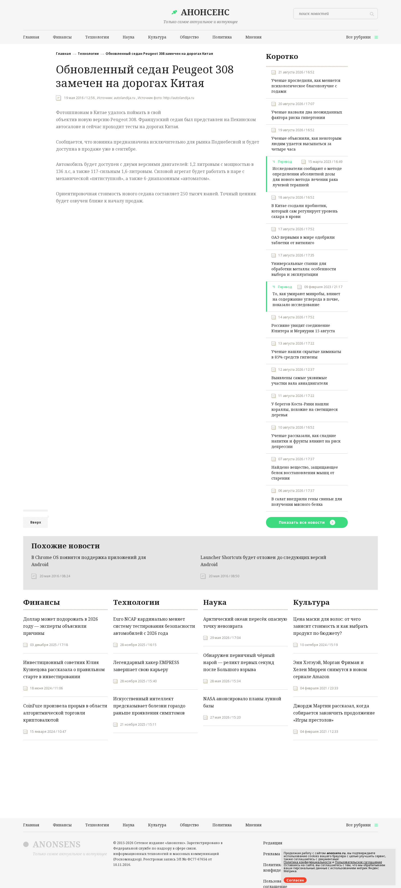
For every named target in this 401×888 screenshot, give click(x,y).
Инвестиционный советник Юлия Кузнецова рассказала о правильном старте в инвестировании (64, 669)
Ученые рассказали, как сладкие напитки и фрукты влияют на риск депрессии (305, 441)
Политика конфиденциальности (307, 862)
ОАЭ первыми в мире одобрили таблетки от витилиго (303, 240)
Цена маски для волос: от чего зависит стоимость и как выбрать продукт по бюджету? (330, 626)
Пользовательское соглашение (358, 862)
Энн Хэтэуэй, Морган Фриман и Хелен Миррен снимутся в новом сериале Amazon (330, 669)
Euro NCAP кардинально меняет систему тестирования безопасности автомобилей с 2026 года (154, 626)
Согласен (295, 880)
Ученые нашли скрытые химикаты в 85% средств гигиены (306, 354)
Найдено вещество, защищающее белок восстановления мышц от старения (304, 473)
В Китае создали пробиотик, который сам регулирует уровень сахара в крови (304, 211)
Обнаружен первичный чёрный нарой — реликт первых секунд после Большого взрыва (239, 662)
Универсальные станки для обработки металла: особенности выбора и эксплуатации (303, 269)
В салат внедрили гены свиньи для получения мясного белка (306, 501)
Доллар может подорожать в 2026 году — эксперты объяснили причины (60, 626)
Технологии (88, 53)
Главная (63, 53)
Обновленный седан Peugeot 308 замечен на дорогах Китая (159, 53)
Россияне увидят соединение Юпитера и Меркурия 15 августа (303, 328)
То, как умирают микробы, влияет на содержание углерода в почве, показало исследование (306, 299)
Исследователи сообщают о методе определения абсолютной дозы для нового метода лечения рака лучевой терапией (307, 176)
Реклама (271, 853)
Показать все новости (302, 522)
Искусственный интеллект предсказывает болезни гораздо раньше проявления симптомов (149, 706)
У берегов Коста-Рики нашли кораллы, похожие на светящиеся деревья (304, 409)
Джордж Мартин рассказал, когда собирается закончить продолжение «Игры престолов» (334, 713)
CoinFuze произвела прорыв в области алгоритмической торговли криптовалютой (65, 713)
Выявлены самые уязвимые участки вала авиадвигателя (299, 380)
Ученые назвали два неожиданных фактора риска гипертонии (306, 114)
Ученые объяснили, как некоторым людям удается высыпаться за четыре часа (306, 144)
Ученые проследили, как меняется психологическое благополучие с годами (305, 86)
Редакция (272, 842)
